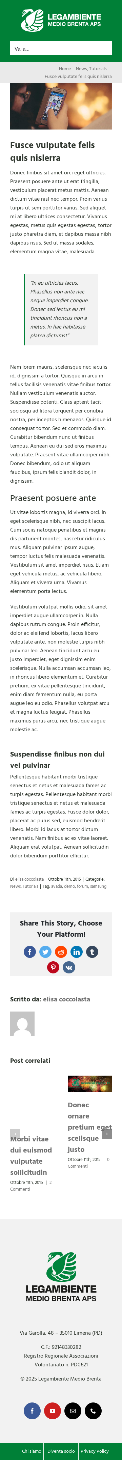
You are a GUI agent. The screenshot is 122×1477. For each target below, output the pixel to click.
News (15, 886)
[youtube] (52, 1410)
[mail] (72, 1410)
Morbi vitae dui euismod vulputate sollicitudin (31, 1156)
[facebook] (32, 1410)
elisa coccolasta (29, 879)
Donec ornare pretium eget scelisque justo (90, 1128)
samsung (98, 886)
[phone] (93, 1410)
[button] (15, 1134)
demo (69, 886)
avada (56, 886)
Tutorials (30, 886)
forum (82, 886)
